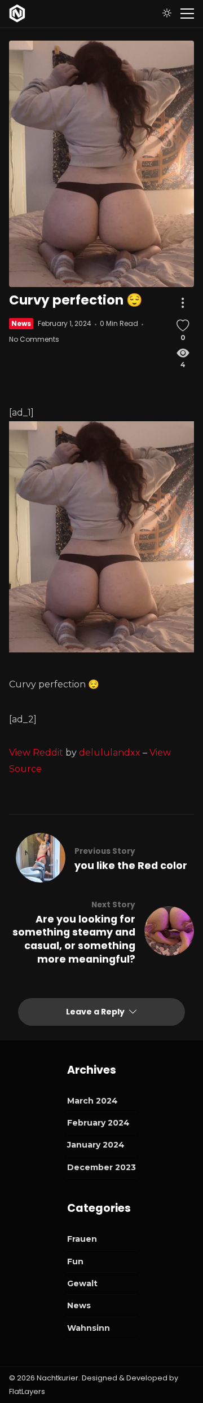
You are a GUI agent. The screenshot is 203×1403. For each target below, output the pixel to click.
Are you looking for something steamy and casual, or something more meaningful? (73, 939)
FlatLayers (27, 1391)
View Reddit (36, 752)
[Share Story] (182, 303)
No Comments (34, 339)
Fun (75, 1261)
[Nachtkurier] (17, 14)
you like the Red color (130, 865)
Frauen (82, 1239)
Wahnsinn (88, 1328)
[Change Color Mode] (167, 14)
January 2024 (96, 1145)
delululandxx (109, 752)
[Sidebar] (187, 14)
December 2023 (101, 1167)
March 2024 (92, 1101)
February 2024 (98, 1123)
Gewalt (82, 1283)
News (21, 323)
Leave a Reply (96, 1011)
